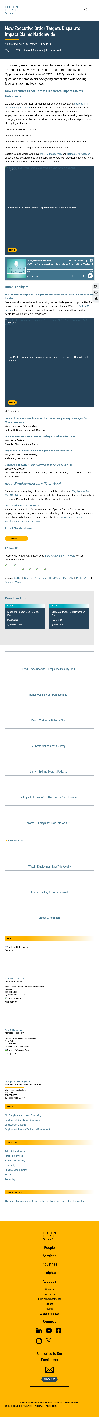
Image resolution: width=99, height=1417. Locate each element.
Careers (49, 1289)
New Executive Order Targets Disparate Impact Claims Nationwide (42, 207)
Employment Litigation (16, 1124)
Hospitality (10, 1165)
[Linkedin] (39, 1332)
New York (9, 1041)
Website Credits (51, 1406)
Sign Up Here (16, 538)
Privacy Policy (27, 1406)
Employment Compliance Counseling (21, 1038)
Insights (49, 1272)
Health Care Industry (15, 1160)
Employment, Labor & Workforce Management (24, 987)
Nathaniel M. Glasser (78, 154)
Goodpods (40, 578)
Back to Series (15, 840)
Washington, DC (12, 989)
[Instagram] (39, 1343)
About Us (49, 1281)
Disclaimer (16, 1406)
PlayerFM (68, 578)
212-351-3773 (11, 1095)
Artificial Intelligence (15, 1150)
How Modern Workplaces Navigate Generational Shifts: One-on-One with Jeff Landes (48, 358)
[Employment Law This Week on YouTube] (46, 571)
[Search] (86, 10)
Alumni (49, 1308)
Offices (49, 1303)
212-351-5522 (11, 1044)
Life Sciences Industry (16, 1169)
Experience (50, 1293)
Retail (8, 1174)
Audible (17, 578)
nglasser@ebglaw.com (15, 995)
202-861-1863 (11, 992)
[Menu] (92, 10)
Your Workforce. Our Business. (21, 505)
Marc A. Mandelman (51, 154)
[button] (96, 286)
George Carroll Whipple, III (17, 1081)
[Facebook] (58, 1332)
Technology (10, 1179)
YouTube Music (13, 582)
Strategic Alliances (50, 1313)
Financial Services (14, 1155)
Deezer (28, 578)
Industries (49, 1264)
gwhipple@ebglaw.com (15, 1098)
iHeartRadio (55, 578)
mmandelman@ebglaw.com (17, 1046)
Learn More (12, 411)
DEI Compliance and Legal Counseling (23, 1115)
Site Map (7, 1406)
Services (49, 1255)
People (49, 1247)
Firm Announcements (49, 1298)
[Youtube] (49, 1332)
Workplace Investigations (15, 1090)
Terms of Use (39, 1406)
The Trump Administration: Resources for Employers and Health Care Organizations (45, 1200)
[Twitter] (48, 1342)
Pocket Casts (83, 578)
